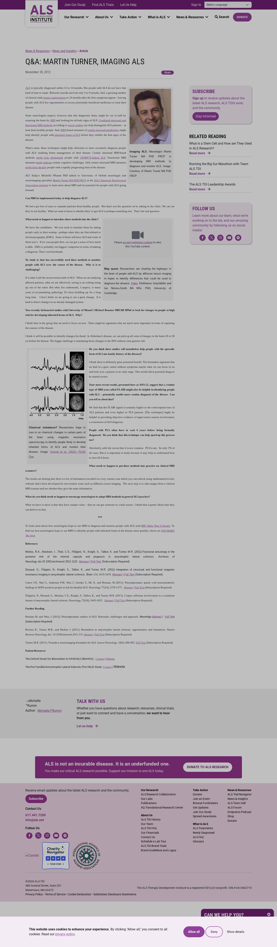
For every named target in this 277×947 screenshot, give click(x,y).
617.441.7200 (35, 815)
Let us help (85, 726)
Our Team (147, 824)
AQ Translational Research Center (162, 807)
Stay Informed (205, 116)
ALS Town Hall (237, 803)
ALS (27, 87)
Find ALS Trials (103, 5)
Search (223, 17)
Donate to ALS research (207, 767)
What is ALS (157, 17)
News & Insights (238, 799)
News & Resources (190, 17)
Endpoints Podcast (239, 812)
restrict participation (54, 97)
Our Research (74, 17)
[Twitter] (211, 237)
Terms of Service (55, 894)
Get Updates (200, 807)
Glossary (198, 841)
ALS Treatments (203, 828)
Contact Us (148, 837)
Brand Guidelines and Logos (158, 850)
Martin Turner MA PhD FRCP (69, 180)
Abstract (84, 561)
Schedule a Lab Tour (153, 841)
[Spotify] (65, 835)
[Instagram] (47, 835)
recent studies (75, 125)
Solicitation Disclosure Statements (114, 894)
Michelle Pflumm (50, 711)
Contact (100, 658)
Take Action (128, 17)
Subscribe (36, 799)
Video (134, 283)
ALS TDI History (151, 819)
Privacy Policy (34, 894)
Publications (149, 803)
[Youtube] (56, 835)
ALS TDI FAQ (149, 828)
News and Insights (64, 51)
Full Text (96, 561)
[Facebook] (29, 835)
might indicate (44, 162)
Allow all (194, 932)
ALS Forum (235, 807)
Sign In (196, 5)
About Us (102, 17)
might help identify (36, 167)
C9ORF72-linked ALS (92, 157)
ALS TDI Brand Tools (153, 846)
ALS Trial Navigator (240, 794)
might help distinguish (49, 157)
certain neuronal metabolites (103, 130)
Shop (231, 816)
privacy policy (65, 934)
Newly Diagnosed (204, 832)
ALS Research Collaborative (158, 794)
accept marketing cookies (137, 242)
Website (110, 658)
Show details (235, 932)
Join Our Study (75, 5)
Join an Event (201, 799)
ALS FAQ (198, 837)
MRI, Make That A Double (155, 525)
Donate (242, 17)
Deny (214, 932)
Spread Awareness (204, 816)
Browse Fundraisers (205, 803)
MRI (52, 120)
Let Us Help (128, 5)
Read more (197, 153)
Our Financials (150, 832)
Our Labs (146, 799)
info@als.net (34, 820)
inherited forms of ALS (67, 134)
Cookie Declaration (79, 894)
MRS (63, 130)
